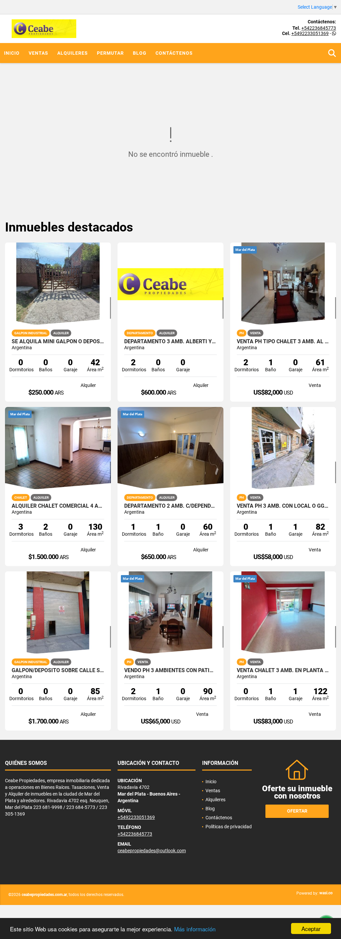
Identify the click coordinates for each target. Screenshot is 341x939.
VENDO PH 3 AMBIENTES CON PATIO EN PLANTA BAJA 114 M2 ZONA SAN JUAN (170, 670)
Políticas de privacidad (228, 826)
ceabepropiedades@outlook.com (152, 850)
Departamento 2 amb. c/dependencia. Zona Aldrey (170, 506)
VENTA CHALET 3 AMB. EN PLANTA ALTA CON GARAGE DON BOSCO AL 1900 (283, 670)
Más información (194, 929)
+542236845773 (318, 28)
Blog (140, 53)
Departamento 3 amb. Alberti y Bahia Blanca (170, 341)
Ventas (38, 53)
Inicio (12, 53)
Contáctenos (174, 53)
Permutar (110, 53)
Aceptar (311, 928)
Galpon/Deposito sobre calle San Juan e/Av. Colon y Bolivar (58, 670)
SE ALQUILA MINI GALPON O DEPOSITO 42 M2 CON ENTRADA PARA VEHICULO (58, 341)
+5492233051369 (310, 33)
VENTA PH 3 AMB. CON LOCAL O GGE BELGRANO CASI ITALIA (283, 506)
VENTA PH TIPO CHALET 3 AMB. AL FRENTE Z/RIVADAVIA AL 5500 (283, 341)
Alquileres (72, 53)
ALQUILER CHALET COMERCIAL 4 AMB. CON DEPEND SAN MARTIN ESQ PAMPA (58, 506)
